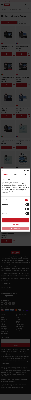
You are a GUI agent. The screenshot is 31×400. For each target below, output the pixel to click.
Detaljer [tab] (16, 174)
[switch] (27, 204)
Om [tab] (25, 174)
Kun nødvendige (15, 228)
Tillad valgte (15, 224)
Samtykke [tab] (5, 174)
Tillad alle (15, 219)
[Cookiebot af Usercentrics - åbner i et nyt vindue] (23, 171)
